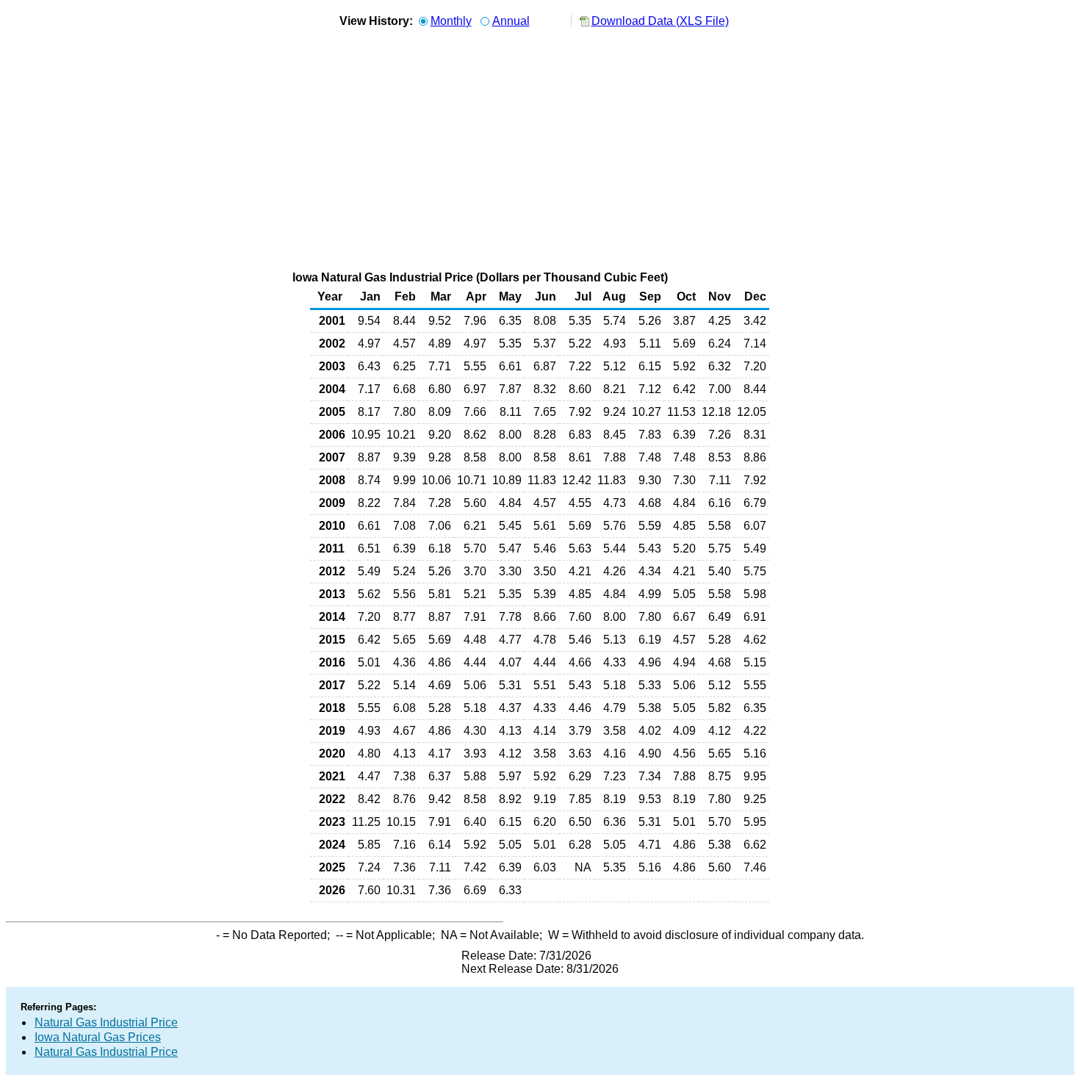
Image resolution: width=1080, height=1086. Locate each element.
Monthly (451, 21)
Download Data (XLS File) (660, 21)
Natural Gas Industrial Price (106, 1022)
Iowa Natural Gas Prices (98, 1037)
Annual (511, 21)
